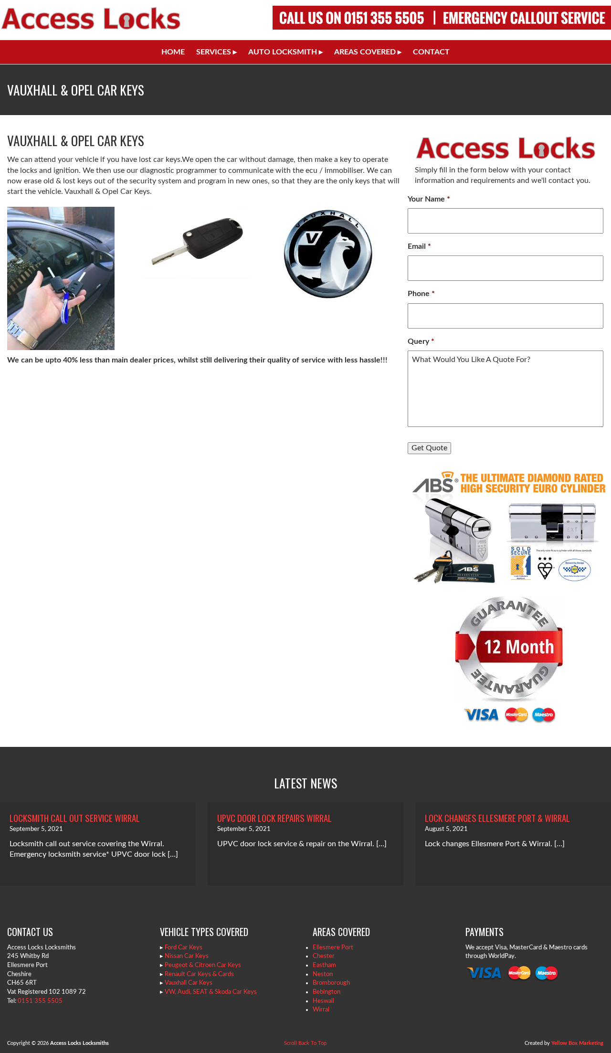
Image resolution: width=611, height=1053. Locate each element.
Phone (421, 294)
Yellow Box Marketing (577, 1043)
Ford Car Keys (183, 947)
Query (421, 341)
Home (173, 52)
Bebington (326, 992)
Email (419, 246)
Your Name (429, 199)
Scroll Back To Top (305, 1043)
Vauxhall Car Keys (188, 982)
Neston (323, 974)
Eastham (324, 965)
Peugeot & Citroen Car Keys (203, 965)
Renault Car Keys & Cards (199, 974)
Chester (324, 956)
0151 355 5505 (40, 1001)
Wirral (321, 1009)
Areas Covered (367, 52)
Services (216, 52)
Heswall (323, 1001)
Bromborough (331, 982)
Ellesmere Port (333, 947)
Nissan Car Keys (187, 956)
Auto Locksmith (285, 52)
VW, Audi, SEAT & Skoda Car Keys (211, 992)
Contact (431, 52)
